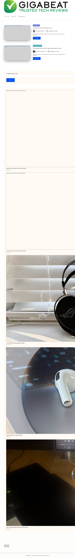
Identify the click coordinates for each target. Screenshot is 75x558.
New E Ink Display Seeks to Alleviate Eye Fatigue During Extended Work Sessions (47, 48)
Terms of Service (7, 544)
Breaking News (37, 45)
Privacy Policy (6, 545)
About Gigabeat (6, 546)
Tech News (36, 25)
